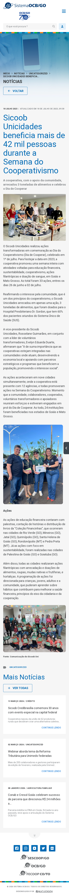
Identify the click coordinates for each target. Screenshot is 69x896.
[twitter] (43, 848)
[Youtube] (34, 848)
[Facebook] (17, 848)
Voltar (18, 91)
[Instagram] (25, 848)
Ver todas (20, 688)
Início (6, 73)
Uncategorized (38, 73)
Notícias (19, 73)
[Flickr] (52, 848)
